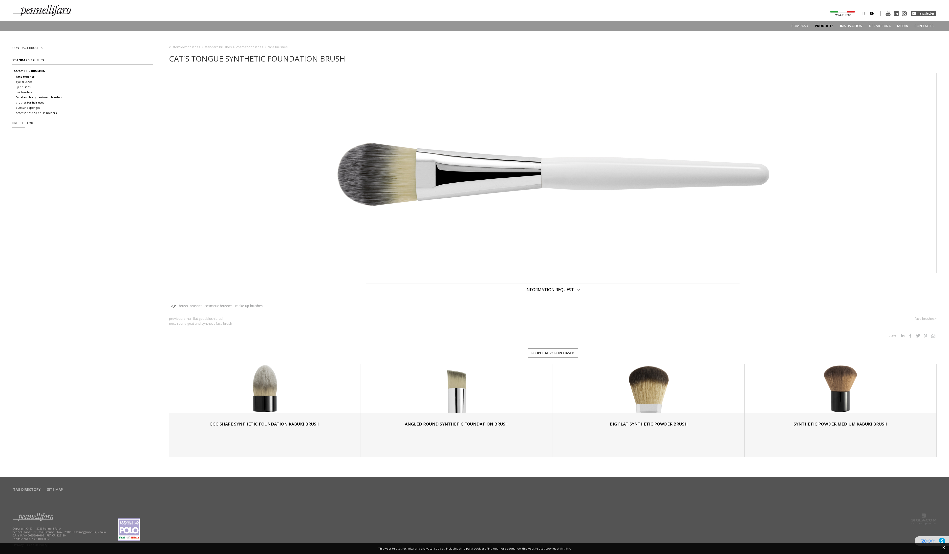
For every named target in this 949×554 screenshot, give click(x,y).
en (872, 13)
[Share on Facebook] (910, 336)
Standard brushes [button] (28, 60)
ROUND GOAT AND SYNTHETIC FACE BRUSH (204, 323)
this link (565, 548)
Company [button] (799, 25)
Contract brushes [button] (27, 48)
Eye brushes (24, 82)
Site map (55, 489)
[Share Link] (933, 336)
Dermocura (880, 25)
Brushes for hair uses (30, 102)
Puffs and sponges (28, 107)
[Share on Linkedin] (903, 336)
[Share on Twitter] (918, 336)
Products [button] (824, 25)
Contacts (923, 25)
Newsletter (926, 13)
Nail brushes (24, 92)
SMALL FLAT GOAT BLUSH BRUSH (204, 318)
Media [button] (902, 25)
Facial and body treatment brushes (39, 97)
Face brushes (25, 76)
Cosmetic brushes (29, 71)
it (863, 13)
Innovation (851, 25)
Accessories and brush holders (36, 113)
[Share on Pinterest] (925, 336)
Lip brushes (23, 87)
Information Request (551, 289)
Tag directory (27, 489)
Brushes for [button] (22, 123)
